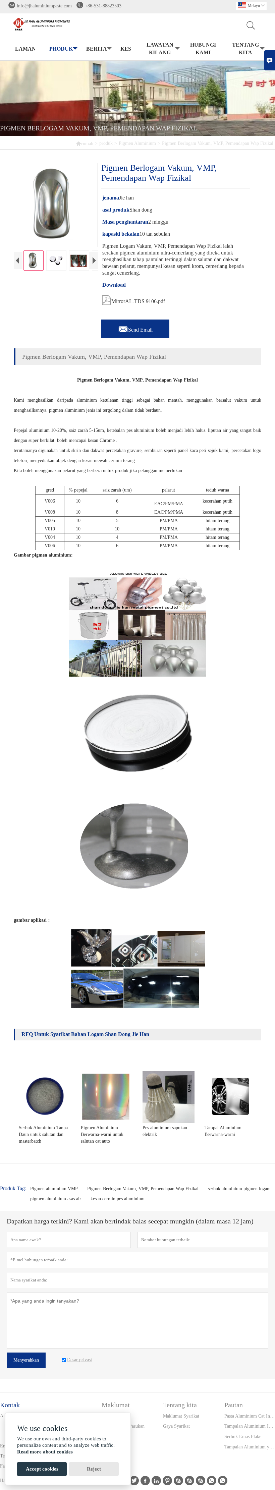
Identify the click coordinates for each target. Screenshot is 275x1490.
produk (61, 49)
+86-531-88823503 (103, 5)
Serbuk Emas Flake (242, 1436)
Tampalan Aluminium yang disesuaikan (249, 1446)
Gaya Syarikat (176, 1426)
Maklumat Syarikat (181, 1416)
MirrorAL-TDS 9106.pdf (133, 299)
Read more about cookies (45, 1451)
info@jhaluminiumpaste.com (44, 5)
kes (125, 49)
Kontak (10, 1405)
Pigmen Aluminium (137, 143)
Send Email (135, 328)
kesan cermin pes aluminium (118, 1198)
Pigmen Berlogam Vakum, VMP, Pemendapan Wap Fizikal (143, 1188)
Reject (94, 1469)
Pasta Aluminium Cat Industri (249, 1416)
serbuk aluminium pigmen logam (239, 1188)
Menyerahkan (26, 1360)
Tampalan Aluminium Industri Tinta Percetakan (249, 1426)
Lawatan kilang (160, 48)
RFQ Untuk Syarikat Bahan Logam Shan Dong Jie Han (85, 1034)
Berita (96, 49)
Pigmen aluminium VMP (54, 1188)
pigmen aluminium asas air (55, 1198)
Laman (25, 49)
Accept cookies (42, 1469)
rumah (84, 143)
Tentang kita (245, 48)
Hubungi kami (203, 48)
